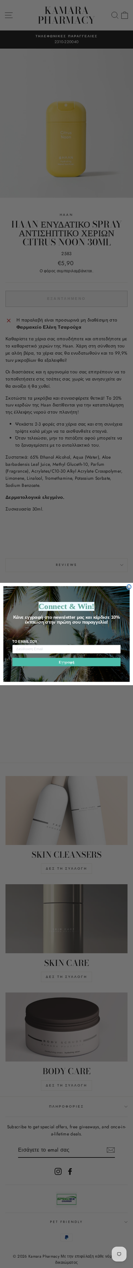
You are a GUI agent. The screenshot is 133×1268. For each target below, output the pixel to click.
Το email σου (24, 641)
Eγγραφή (66, 661)
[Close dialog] (129, 587)
